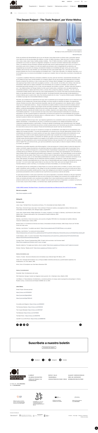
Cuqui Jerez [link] (19, 212)
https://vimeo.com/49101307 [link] (35, 310)
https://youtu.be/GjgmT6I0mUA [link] (24, 298)
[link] (96, 428)
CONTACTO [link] (69, 1)
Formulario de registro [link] (49, 347)
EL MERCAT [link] (31, 375)
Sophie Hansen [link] (26, 212)
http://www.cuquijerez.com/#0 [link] (24, 193)
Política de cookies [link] (84, 416)
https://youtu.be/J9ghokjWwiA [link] (24, 295)
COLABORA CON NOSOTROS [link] (35, 377)
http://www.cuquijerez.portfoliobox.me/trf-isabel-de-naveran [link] (62, 245)
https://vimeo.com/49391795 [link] (32, 315)
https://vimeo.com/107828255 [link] (24, 292)
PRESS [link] (63, 1)
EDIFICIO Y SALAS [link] (52, 375)
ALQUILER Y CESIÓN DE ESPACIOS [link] (76, 375)
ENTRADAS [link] (81, 6)
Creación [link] (49, 6)
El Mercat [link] (72, 6)
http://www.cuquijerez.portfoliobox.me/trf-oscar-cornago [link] (31, 242)
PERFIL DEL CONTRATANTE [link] (74, 377)
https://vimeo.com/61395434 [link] (35, 307)
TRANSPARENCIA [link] (52, 377)
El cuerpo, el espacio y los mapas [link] (49, 212)
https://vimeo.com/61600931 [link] (37, 304)
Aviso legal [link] (75, 415)
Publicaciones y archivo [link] (61, 6)
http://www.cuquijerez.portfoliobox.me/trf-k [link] (45, 248)
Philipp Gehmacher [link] (35, 212)
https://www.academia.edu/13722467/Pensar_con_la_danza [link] (56, 228)
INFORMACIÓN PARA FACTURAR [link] (75, 379)
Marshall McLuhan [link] (77, 54)
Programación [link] (32, 6)
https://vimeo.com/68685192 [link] (38, 318)
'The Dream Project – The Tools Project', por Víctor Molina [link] (48, 13)
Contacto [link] (70, 415)
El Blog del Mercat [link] (32, 13)
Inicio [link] (15, 13)
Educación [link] (42, 6)
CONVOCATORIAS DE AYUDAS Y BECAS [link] (57, 379)
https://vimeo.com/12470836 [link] (31, 313)
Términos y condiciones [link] (82, 415)
